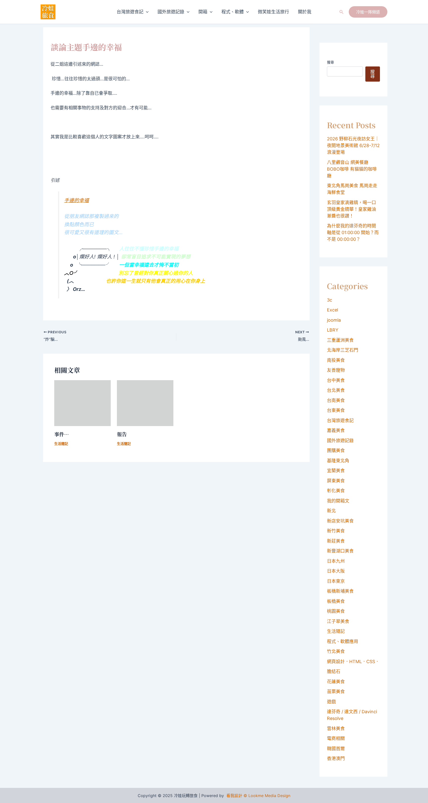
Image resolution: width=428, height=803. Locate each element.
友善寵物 (336, 370)
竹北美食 (336, 651)
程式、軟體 (232, 11)
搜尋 (330, 62)
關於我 (304, 11)
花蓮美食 (336, 681)
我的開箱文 (338, 500)
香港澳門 (336, 758)
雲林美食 (336, 728)
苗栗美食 (336, 691)
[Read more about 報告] (145, 402)
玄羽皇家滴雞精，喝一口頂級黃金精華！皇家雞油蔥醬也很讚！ (351, 209)
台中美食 (336, 380)
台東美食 (336, 410)
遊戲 (331, 701)
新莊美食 (336, 541)
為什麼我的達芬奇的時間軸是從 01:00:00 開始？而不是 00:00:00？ (353, 232)
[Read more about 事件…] (82, 402)
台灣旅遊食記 (130, 11)
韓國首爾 (336, 748)
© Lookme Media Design (266, 795)
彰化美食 (336, 490)
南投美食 (336, 360)
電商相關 (336, 738)
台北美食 (336, 390)
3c (329, 300)
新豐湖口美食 (340, 551)
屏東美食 (336, 480)
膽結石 (333, 671)
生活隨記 (61, 443)
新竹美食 (336, 530)
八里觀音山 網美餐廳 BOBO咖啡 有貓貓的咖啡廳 (352, 169)
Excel (332, 309)
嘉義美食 (336, 430)
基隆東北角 (338, 460)
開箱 (202, 11)
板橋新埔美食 (340, 591)
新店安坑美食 (340, 521)
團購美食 (336, 450)
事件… (61, 434)
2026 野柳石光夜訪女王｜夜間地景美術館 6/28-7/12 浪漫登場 (353, 145)
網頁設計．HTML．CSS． (353, 661)
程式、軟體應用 (342, 641)
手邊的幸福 (76, 200)
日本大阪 (336, 571)
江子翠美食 (338, 621)
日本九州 (336, 561)
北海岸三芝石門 (342, 350)
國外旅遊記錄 (171, 11)
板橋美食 (336, 601)
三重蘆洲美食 (340, 340)
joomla (334, 320)
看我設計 (234, 795)
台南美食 (336, 400)
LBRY (332, 330)
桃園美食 (336, 611)
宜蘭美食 (336, 470)
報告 (122, 434)
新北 (331, 510)
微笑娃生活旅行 (273, 11)
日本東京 (336, 581)
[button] (146, 12)
